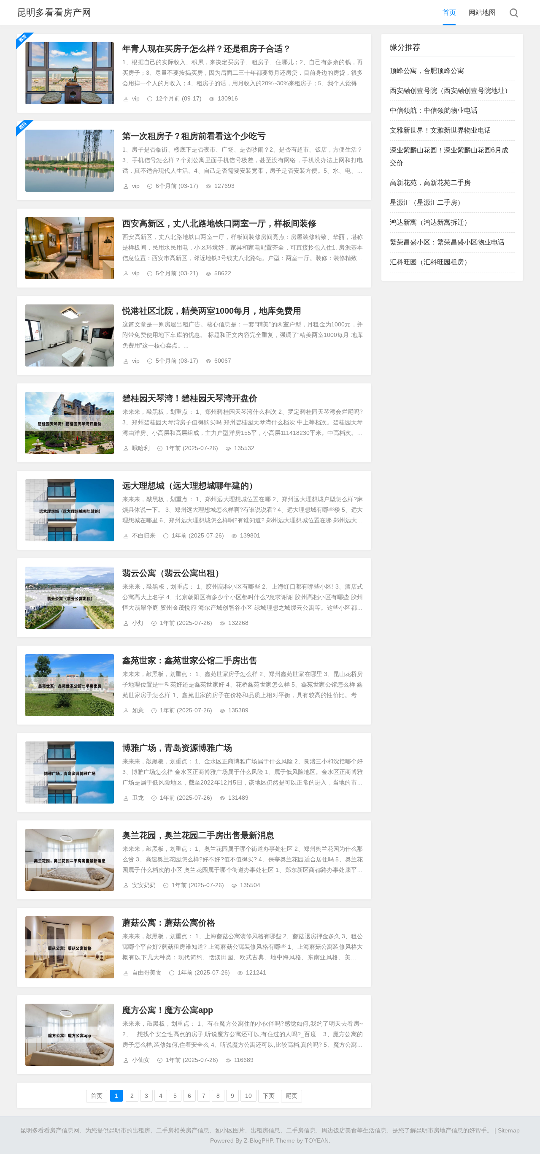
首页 (449, 12)
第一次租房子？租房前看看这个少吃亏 (194, 136)
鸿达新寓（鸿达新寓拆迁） (430, 222)
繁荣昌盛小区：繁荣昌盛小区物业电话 (447, 242)
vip (136, 98)
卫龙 (138, 797)
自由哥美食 (147, 972)
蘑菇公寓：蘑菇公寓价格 (168, 922)
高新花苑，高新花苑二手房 (430, 182)
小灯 (138, 622)
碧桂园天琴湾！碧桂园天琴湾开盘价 (189, 398)
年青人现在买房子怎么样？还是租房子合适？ (206, 48)
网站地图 (482, 12)
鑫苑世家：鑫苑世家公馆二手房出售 (189, 660)
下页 (269, 1095)
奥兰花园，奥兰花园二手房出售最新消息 (198, 835)
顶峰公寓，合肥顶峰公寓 (427, 70)
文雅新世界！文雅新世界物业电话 (440, 130)
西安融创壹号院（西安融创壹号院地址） (450, 90)
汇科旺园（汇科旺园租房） (430, 262)
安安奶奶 (144, 885)
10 (248, 1095)
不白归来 (144, 535)
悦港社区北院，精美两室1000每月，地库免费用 (211, 310)
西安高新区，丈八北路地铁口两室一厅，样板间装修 (219, 223)
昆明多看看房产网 (54, 12)
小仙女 (141, 1059)
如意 (138, 710)
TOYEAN (317, 1140)
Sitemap (509, 1130)
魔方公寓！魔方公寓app (167, 1010)
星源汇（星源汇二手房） (427, 202)
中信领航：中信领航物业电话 (434, 110)
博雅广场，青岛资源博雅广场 (177, 747)
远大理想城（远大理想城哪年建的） (189, 485)
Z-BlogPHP (258, 1140)
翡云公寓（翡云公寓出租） (173, 573)
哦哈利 (141, 448)
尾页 (291, 1095)
